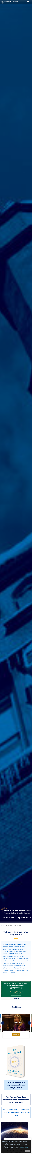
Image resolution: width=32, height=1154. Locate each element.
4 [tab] (18, 1041)
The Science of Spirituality (16, 918)
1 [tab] (11, 1041)
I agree (27, 1151)
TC (3, 925)
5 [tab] (21, 1041)
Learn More (16, 1034)
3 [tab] (16, 1041)
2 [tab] (13, 1041)
